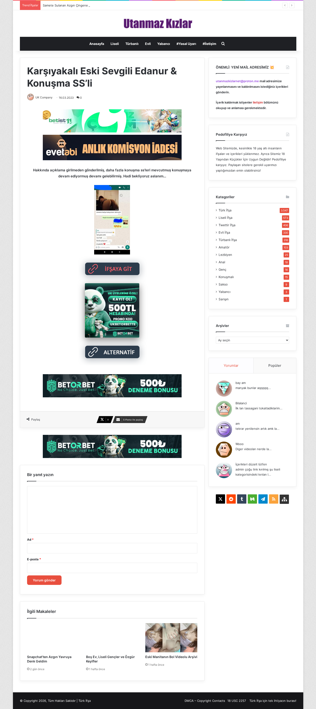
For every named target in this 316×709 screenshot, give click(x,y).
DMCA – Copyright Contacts (205, 701)
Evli (148, 44)
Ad (30, 539)
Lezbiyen (225, 255)
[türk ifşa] (158, 23)
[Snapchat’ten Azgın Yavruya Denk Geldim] (53, 638)
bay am (240, 383)
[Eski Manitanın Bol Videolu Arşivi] (171, 638)
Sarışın (224, 299)
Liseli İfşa (225, 218)
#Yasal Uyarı (186, 44)
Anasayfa (96, 44)
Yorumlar (231, 365)
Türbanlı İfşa (228, 240)
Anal (222, 262)
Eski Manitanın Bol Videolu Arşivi (171, 657)
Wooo (239, 444)
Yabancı (163, 44)
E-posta (34, 559)
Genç (222, 269)
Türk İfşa (225, 210)
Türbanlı (132, 44)
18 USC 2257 (236, 701)
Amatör (224, 247)
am (237, 423)
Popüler (274, 365)
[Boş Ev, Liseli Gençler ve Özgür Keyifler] (112, 638)
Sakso (223, 284)
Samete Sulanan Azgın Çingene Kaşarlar (71, 5)
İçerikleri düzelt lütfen (251, 464)
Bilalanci (241, 403)
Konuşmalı (226, 277)
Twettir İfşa (227, 225)
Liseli (115, 44)
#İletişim (209, 44)
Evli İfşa (224, 232)
